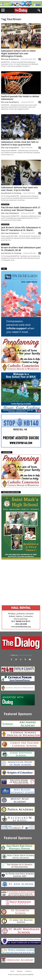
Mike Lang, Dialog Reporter (10, 59)
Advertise (20, 971)
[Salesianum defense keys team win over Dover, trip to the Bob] (21, 172)
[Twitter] (26, 660)
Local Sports (5, 47)
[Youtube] (30, 660)
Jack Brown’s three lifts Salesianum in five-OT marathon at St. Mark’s (21, 229)
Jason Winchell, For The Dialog (11, 193)
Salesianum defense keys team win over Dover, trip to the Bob (19, 189)
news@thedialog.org (25, 655)
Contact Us (28, 971)
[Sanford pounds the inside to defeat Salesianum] (21, 82)
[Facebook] (12, 660)
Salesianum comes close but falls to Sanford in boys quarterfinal (20, 143)
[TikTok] (21, 660)
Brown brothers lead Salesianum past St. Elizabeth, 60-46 (21, 249)
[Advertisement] (21, 582)
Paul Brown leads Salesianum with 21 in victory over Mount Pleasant (20, 209)
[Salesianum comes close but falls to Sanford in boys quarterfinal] (21, 127)
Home (2, 16)
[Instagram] (16, 660)
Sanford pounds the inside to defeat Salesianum (20, 98)
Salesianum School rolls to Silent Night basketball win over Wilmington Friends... (18, 53)
